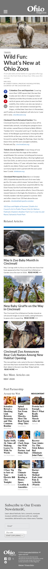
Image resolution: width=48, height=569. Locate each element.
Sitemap (21, 565)
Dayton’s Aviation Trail (20, 212)
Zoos (12, 379)
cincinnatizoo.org (22, 144)
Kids (6, 379)
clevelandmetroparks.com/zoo (22, 201)
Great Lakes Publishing (31, 552)
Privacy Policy (29, 565)
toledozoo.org (19, 171)
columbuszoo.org (19, 115)
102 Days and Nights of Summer (16, 206)
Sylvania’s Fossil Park (17, 214)
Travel (7, 52)
